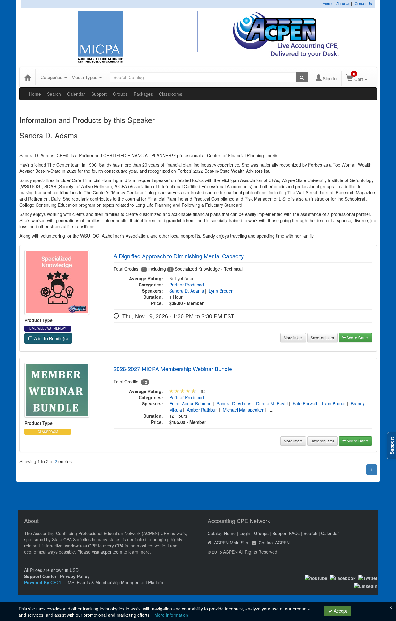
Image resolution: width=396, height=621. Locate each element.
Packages (143, 94)
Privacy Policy (75, 576)
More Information (171, 615)
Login (244, 533)
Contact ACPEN (274, 542)
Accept (340, 611)
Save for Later (322, 337)
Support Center (40, 576)
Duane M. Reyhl (272, 403)
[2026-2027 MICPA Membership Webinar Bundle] (56, 390)
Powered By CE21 (43, 582)
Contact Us (363, 4)
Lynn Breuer (221, 291)
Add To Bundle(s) (50, 338)
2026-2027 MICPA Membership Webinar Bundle (173, 369)
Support (99, 94)
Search (54, 94)
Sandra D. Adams (186, 291)
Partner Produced (186, 284)
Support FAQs (286, 533)
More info (292, 337)
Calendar (76, 94)
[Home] (27, 77)
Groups (120, 94)
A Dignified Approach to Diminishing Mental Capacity (179, 256)
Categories (52, 77)
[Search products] (302, 77)
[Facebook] (343, 577)
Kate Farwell (305, 403)
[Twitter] (367, 577)
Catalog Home (222, 533)
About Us (343, 4)
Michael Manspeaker (243, 410)
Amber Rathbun (202, 410)
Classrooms (170, 94)
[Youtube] (316, 577)
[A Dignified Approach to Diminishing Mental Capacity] (56, 281)
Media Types (85, 77)
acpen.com (111, 552)
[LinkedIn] (365, 585)
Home (327, 4)
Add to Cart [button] (356, 337)
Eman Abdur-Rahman (190, 403)
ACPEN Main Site (231, 542)
